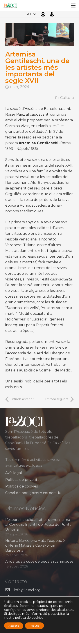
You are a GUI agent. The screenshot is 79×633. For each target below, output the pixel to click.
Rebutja (34, 625)
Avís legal (13, 473)
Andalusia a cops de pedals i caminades (39, 561)
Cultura (67, 98)
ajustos (67, 610)
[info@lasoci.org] (9, 590)
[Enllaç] (10, 5)
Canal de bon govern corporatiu (33, 493)
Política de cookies (21, 486)
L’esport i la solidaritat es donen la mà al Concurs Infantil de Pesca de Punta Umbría (38, 525)
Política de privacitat (23, 480)
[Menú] (73, 5)
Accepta (14, 625)
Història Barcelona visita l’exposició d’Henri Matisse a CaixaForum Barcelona (35, 545)
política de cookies (29, 618)
